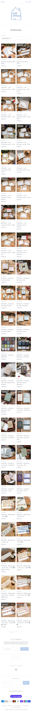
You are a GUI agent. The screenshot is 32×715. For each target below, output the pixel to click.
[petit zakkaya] (16, 14)
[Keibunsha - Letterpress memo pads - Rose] (24, 452)
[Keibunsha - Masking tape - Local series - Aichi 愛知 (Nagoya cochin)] (8, 555)
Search (4, 705)
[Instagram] (16, 670)
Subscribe (24, 649)
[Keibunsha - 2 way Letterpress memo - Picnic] (24, 184)
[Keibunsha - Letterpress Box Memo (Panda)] (8, 293)
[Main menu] (2, 2)
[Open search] (4, 2)
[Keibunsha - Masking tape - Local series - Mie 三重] (24, 582)
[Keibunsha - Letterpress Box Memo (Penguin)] (24, 293)
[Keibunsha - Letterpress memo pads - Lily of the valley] (24, 425)
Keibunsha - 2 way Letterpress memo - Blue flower (23, 89)
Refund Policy (17, 705)
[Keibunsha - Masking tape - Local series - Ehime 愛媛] (24, 610)
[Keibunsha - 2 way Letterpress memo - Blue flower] (24, 76)
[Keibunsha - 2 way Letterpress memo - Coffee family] (24, 104)
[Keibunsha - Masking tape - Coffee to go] (8, 529)
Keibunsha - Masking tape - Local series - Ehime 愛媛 (24, 622)
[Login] (27, 2)
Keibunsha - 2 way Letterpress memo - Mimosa (6, 197)
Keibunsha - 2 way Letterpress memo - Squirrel (22, 224)
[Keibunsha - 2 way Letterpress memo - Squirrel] (24, 212)
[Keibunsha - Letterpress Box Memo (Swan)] (24, 318)
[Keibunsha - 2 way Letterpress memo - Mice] (24, 157)
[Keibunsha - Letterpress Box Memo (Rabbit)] (8, 318)
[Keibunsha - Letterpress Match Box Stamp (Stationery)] (24, 370)
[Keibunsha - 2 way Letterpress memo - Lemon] (8, 157)
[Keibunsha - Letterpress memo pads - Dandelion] (8, 425)
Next (21, 632)
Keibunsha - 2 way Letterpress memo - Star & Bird (8, 252)
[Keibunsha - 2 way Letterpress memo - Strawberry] (24, 240)
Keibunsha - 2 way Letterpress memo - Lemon (6, 169)
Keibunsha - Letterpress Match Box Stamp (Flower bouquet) (8, 382)
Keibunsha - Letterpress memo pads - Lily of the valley (23, 437)
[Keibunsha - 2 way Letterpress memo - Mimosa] (8, 184)
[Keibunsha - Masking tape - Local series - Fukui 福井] (24, 555)
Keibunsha (3, 59)
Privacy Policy (25, 705)
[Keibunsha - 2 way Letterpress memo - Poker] (8, 212)
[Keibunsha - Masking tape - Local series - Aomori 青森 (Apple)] (8, 610)
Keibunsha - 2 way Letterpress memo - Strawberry (22, 252)
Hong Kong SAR (15, 691)
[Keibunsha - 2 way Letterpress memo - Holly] (24, 131)
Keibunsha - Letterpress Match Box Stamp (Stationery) (23, 382)
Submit (26, 682)
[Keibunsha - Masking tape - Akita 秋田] (8, 503)
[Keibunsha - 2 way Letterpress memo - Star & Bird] (8, 240)
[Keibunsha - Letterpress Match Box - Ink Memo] (24, 344)
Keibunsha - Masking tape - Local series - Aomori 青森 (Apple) (8, 622)
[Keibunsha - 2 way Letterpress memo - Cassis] (8, 104)
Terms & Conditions (16, 707)
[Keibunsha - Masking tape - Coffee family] (24, 503)
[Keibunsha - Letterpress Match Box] (8, 344)
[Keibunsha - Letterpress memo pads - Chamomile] (24, 397)
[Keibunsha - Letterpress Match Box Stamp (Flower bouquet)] (8, 370)
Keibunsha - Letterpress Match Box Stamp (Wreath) (7, 410)
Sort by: (3, 35)
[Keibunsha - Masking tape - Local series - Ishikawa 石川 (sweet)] (8, 582)
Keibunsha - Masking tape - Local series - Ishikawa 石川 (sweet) (8, 595)
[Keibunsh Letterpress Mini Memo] (8, 51)
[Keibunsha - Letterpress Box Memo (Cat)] (24, 267)
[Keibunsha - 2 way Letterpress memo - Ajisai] (8, 76)
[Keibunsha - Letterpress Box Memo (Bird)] (8, 267)
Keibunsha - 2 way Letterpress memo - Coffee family (24, 116)
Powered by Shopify (22, 709)
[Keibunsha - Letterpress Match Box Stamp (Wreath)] (8, 397)
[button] (16, 658)
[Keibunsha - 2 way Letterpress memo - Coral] (8, 131)
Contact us (10, 705)
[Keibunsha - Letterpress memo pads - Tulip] (8, 478)
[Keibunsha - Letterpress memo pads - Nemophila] (8, 452)
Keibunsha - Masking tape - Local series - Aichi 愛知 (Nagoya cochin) (8, 567)
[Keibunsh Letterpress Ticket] (24, 51)
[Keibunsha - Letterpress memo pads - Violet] (24, 478)
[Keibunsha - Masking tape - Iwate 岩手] (24, 529)
